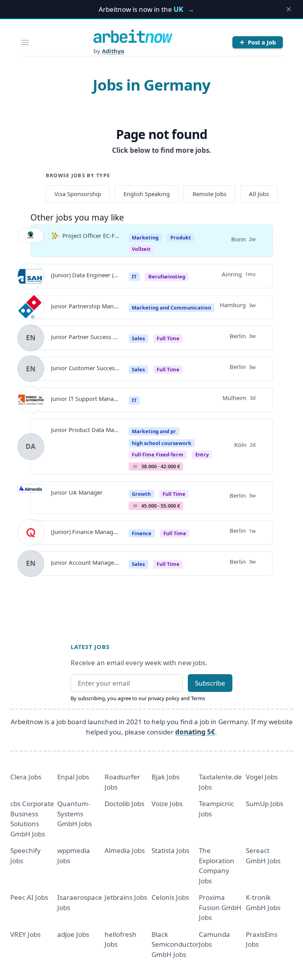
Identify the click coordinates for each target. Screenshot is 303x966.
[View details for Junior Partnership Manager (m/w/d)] (30, 306)
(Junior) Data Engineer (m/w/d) (85, 275)
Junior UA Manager (77, 492)
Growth (141, 493)
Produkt (180, 237)
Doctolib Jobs (124, 803)
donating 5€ (195, 731)
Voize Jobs (167, 803)
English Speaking (146, 194)
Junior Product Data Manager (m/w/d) (85, 430)
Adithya (113, 51)
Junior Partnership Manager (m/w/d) (85, 306)
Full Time (168, 338)
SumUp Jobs (264, 803)
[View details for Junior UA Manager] (30, 497)
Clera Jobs (25, 776)
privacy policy (164, 698)
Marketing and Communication (171, 307)
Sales (138, 338)
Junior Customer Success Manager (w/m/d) (85, 368)
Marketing (145, 237)
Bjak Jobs (166, 776)
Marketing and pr (154, 431)
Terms (198, 698)
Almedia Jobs (125, 850)
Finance (142, 533)
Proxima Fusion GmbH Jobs (220, 907)
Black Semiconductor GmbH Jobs (175, 944)
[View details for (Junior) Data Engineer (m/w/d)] (30, 276)
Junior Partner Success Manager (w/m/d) (85, 337)
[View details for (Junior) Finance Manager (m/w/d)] (30, 532)
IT (134, 276)
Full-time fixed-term (157, 454)
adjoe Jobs (73, 934)
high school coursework (161, 443)
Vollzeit (141, 248)
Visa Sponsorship (77, 194)
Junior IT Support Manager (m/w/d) (85, 398)
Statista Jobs (170, 850)
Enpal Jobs (73, 776)
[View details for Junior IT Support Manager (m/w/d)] (30, 399)
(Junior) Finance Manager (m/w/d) (85, 532)
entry (202, 454)
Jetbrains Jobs (126, 897)
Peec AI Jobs (29, 897)
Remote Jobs (209, 194)
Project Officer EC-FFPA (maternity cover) (91, 235)
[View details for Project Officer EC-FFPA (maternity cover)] (30, 241)
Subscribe (210, 683)
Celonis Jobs (170, 897)
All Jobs (259, 194)
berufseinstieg (166, 276)
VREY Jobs (25, 934)
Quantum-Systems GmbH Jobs (74, 813)
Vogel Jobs (262, 776)
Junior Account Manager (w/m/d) (85, 562)
